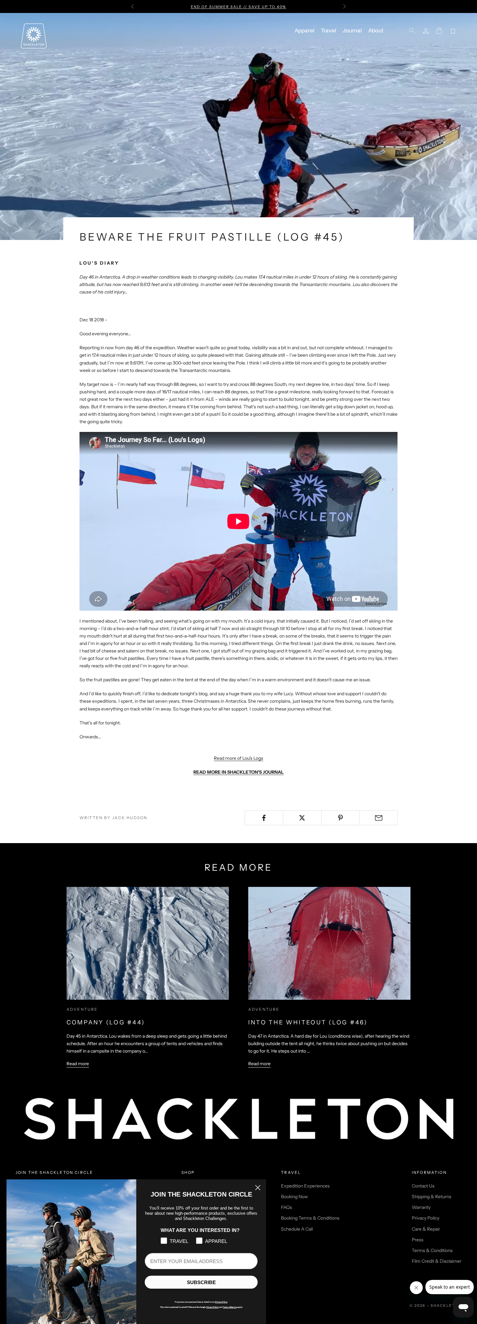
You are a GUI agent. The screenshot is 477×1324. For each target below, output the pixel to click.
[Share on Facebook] (264, 818)
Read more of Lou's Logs (238, 758)
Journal (352, 31)
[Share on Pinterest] (341, 818)
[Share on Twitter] (302, 818)
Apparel (304, 31)
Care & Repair (426, 1229)
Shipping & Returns (431, 1196)
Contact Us (423, 1186)
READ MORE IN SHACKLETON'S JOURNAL (238, 772)
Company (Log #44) (106, 1022)
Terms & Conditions (432, 1250)
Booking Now (294, 1196)
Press (417, 1240)
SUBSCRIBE (201, 1282)
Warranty (421, 1207)
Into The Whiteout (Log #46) (307, 1022)
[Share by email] (379, 818)
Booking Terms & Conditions (310, 1218)
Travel (328, 31)
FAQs (286, 1207)
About (375, 31)
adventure (82, 1009)
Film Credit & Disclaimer (436, 1261)
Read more (78, 1064)
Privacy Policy (425, 1218)
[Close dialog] (257, 1187)
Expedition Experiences (305, 1186)
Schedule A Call (297, 1229)
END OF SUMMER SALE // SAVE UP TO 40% (238, 6)
